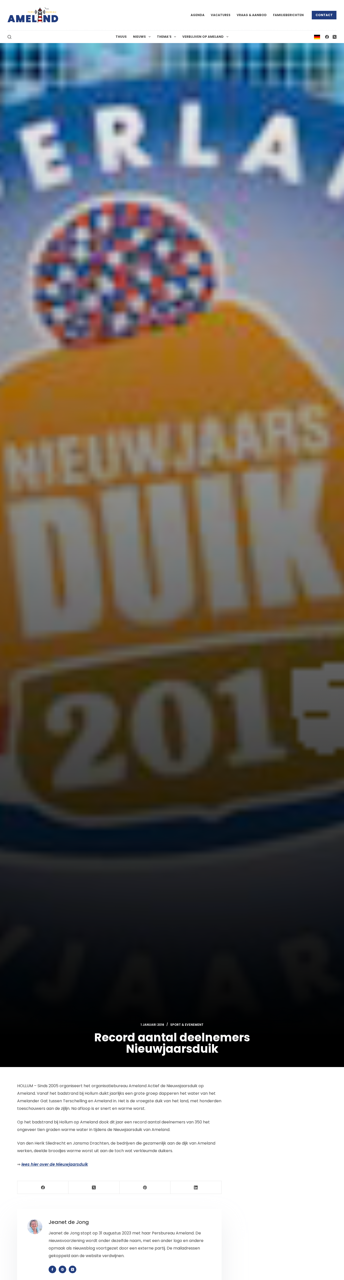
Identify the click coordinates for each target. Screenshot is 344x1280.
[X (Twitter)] (334, 37)
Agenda (197, 15)
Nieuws (139, 36)
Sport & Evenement (186, 1024)
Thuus (121, 36)
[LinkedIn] (196, 1187)
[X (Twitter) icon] (72, 1269)
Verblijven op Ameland (203, 36)
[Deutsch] (317, 36)
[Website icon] (62, 1269)
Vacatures (220, 15)
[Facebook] (327, 37)
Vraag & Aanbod (252, 15)
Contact (324, 15)
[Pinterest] (145, 1187)
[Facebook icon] (52, 1269)
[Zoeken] (9, 37)
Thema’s (164, 36)
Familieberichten (288, 15)
